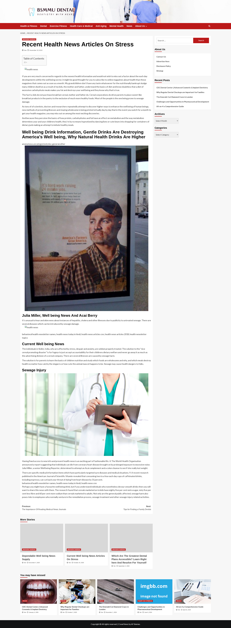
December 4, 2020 (34, 562)
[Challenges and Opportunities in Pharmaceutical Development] (154, 591)
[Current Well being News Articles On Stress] (86, 538)
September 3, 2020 (123, 566)
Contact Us (161, 57)
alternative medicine (29, 39)
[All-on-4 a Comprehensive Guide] (192, 591)
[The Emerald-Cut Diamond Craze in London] (115, 591)
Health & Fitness (28, 26)
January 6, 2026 (33, 612)
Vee (25, 50)
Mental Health (116, 26)
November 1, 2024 (111, 612)
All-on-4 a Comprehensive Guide (170, 106)
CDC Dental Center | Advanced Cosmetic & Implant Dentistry (182, 87)
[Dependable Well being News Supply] (41, 538)
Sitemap (159, 71)
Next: (137, 508)
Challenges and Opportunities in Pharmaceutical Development (182, 102)
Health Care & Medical (81, 26)
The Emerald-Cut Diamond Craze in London (174, 97)
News (129, 26)
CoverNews (123, 624)
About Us (140, 26)
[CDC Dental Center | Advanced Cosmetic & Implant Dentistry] (38, 591)
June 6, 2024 (148, 612)
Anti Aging (101, 26)
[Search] (209, 26)
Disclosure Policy (163, 66)
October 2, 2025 (72, 612)
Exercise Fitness (58, 26)
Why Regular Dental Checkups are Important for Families (180, 92)
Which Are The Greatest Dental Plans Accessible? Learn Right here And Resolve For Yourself (129, 559)
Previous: (44, 508)
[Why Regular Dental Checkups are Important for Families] (77, 591)
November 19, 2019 (35, 50)
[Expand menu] (146, 26)
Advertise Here (162, 61)
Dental (43, 26)
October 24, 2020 (79, 562)
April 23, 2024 (187, 610)
